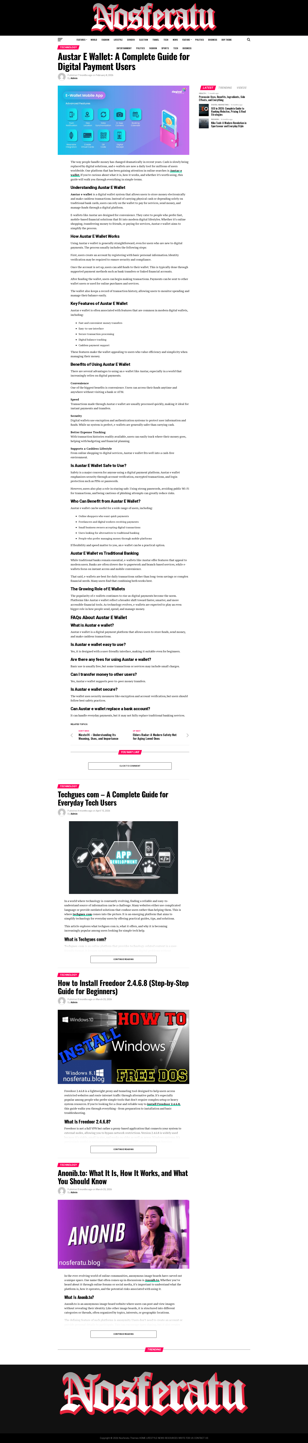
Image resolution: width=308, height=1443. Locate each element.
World (94, 39)
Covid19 (131, 39)
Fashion (105, 39)
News (175, 39)
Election (143, 39)
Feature (186, 39)
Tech (165, 39)
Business (212, 39)
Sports (165, 48)
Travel (155, 39)
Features (81, 39)
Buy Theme (227, 39)
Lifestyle (118, 39)
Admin (74, 78)
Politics (199, 39)
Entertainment (124, 48)
